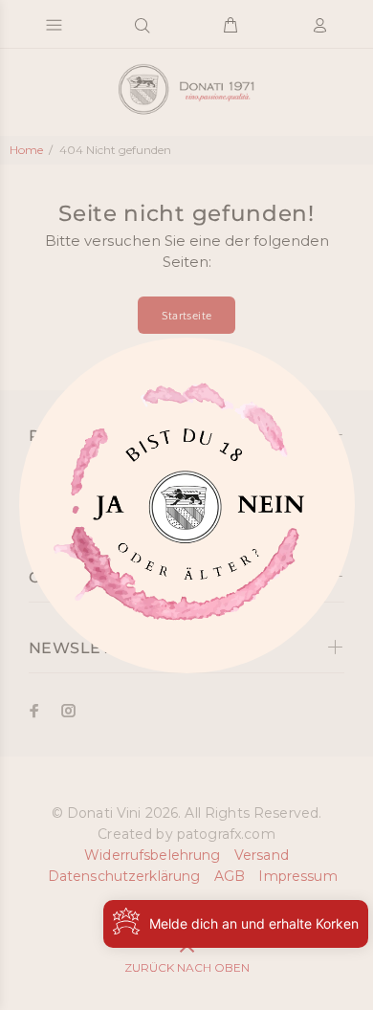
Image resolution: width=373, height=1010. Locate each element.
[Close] (105, 512)
